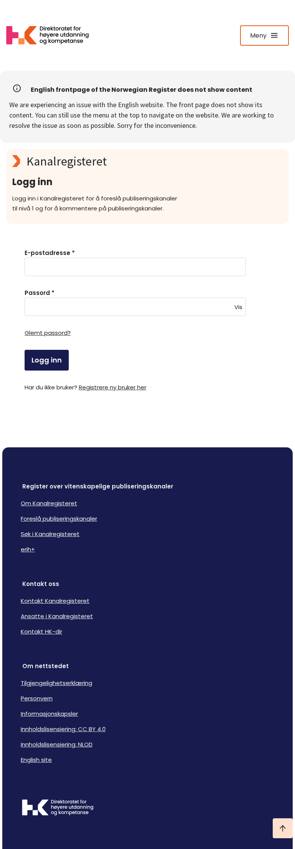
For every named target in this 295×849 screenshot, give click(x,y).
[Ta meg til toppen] (283, 828)
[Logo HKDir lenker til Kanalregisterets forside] (52, 35)
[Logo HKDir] (147, 808)
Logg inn (46, 360)
